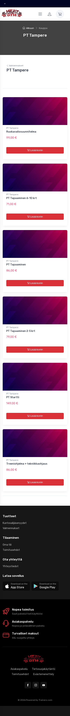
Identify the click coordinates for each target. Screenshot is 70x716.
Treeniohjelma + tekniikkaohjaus (26, 463)
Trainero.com (45, 700)
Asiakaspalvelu (19, 669)
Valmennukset (15, 65)
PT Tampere (12, 128)
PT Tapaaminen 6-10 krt (21, 198)
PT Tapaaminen (16, 264)
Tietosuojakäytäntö (43, 669)
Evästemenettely (43, 674)
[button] (16, 586)
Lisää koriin (36, 150)
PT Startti (12, 397)
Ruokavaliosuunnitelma (21, 131)
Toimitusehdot (11, 550)
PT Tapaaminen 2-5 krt (20, 331)
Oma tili (7, 544)
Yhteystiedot (10, 566)
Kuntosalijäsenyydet (15, 523)
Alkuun (30, 28)
